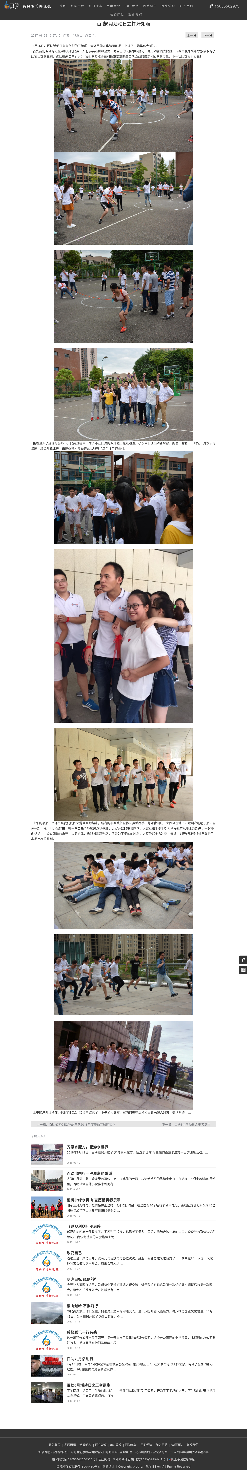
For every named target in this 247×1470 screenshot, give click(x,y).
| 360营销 (114, 1445)
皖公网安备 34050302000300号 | (74, 1459)
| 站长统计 (107, 1466)
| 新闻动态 (84, 1445)
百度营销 (114, 6)
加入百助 (186, 6)
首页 (63, 6)
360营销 (132, 6)
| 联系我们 (191, 1445)
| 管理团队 (175, 1445)
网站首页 (54, 1445)
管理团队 (117, 14)
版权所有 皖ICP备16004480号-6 (78, 1466)
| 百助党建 (145, 1445)
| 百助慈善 (129, 1445)
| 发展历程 (68, 1445)
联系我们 (135, 14)
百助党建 (168, 6)
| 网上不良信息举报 (180, 1459)
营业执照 (104, 1459)
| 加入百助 (160, 1445)
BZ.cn (156, 1466)
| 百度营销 (99, 1445)
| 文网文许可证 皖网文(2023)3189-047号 (138, 1459)
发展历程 (77, 6)
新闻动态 (95, 6)
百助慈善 (150, 6)
